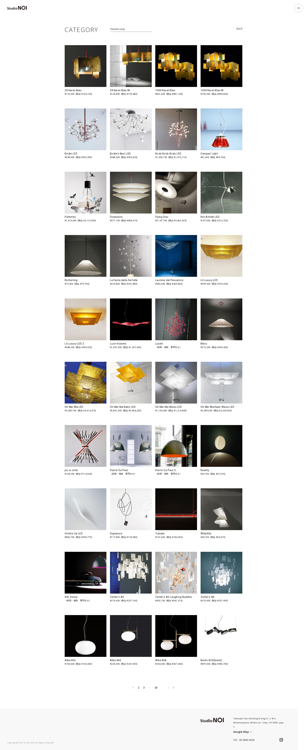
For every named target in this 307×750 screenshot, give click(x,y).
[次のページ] (168, 687)
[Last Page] (173, 688)
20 (156, 687)
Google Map (241, 731)
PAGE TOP (302, 741)
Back (239, 28)
